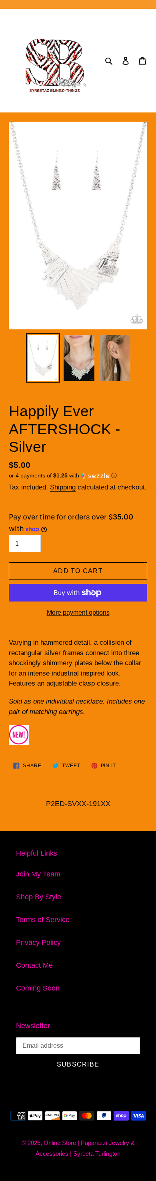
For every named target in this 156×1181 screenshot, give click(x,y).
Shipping (63, 487)
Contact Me (34, 965)
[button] (63, 475)
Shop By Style (38, 897)
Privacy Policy (38, 942)
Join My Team (38, 874)
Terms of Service (43, 920)
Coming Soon (38, 988)
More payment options (78, 612)
